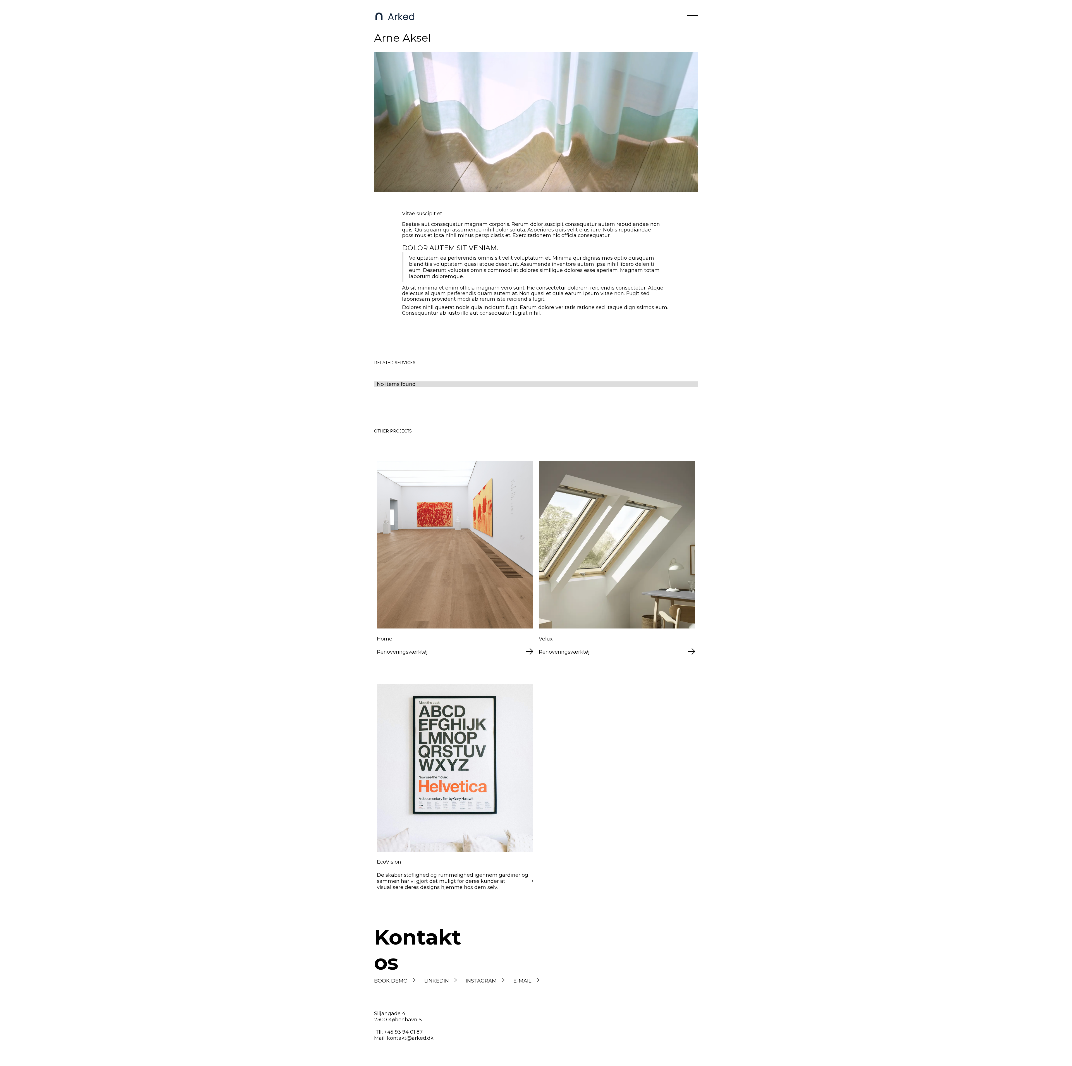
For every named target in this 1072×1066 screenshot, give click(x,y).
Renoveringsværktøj (402, 652)
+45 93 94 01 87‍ (403, 1032)
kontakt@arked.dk (410, 1038)
